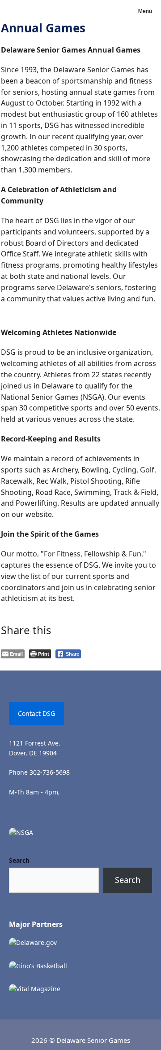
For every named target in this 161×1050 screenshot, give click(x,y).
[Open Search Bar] (120, 11)
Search (19, 860)
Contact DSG (36, 713)
